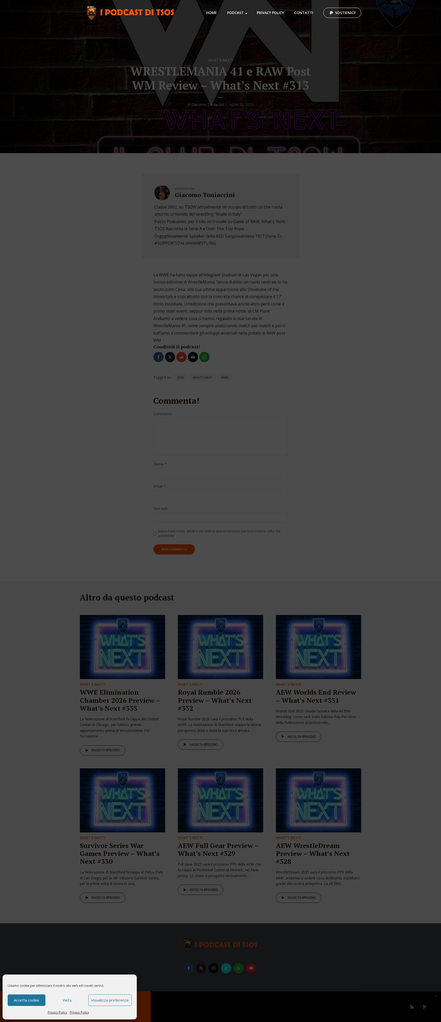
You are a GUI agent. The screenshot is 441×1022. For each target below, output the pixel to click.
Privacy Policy (57, 1012)
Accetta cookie (26, 1000)
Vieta (67, 1000)
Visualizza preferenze (110, 1000)
